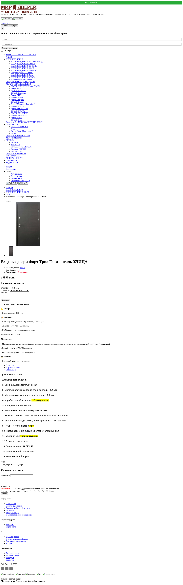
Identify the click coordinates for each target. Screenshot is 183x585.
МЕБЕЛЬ (10, 140)
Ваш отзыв (5, 486)
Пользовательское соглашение (19, 515)
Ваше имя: (5, 476)
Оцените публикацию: (11, 491)
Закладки (10, 558)
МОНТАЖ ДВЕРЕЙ (14, 158)
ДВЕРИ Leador (17, 102)
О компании (11, 504)
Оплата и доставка (14, 506)
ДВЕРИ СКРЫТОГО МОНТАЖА (25, 86)
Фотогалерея (11, 160)
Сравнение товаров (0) (20, 181)
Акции (9, 543)
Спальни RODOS (18, 149)
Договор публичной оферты (18, 508)
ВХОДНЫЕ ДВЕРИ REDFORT (24, 70)
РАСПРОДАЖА (13, 156)
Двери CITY (16, 95)
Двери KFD (16, 88)
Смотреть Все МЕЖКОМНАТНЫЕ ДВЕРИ (24, 122)
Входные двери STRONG (22, 73)
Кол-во (4, 293)
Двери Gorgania (17, 100)
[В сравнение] (9, 201)
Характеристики (13, 367)
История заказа (12, 555)
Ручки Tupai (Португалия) (22, 131)
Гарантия (10, 510)
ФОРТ (22, 268)
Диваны (14, 142)
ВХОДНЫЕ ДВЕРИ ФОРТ (22, 68)
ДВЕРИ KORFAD (18, 91)
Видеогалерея (12, 162)
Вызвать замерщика (9, 26)
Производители (12, 537)
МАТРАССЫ (16, 151)
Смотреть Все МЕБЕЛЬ (16, 153)
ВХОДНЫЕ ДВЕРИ (14, 59)
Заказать (5, 300)
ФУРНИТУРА (12, 124)
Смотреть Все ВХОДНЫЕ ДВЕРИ (20, 82)
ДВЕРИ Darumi (17, 106)
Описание (10, 365)
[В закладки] (7, 201)
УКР (20, 19)
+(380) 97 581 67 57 (64, 14)
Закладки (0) (16, 178)
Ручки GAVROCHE (19, 127)
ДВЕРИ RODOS (18, 111)
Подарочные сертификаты (17, 539)
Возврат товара (12, 513)
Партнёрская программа (16, 541)
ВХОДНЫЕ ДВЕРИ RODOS (23, 77)
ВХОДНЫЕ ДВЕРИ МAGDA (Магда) (27, 61)
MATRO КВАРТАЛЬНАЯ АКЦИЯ (21, 55)
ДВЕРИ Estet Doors (19, 115)
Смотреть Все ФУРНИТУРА (18, 135)
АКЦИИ (9, 57)
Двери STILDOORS (19, 109)
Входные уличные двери (21, 79)
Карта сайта (11, 527)
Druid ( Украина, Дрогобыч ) (23, 104)
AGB (13, 129)
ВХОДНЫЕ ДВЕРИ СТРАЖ (23, 64)
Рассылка (10, 560)
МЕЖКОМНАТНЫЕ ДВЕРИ (18, 84)
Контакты (10, 524)
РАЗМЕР (4, 288)
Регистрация (16, 176)
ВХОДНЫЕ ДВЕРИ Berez (22, 75)
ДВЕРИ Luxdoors (18, 93)
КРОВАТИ (15, 144)
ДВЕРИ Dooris (17, 97)
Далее (4, 494)
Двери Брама (16, 118)
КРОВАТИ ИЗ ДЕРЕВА (21, 147)
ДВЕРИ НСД (16, 120)
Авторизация (16, 174)
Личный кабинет (13, 553)
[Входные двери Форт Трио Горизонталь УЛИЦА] (28, 245)
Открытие (5, 290)
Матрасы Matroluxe (14, 138)
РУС (9, 19)
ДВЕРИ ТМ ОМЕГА (19, 113)
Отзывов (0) (11, 370)
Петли (13, 133)
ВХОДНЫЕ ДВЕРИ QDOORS (24, 66)
